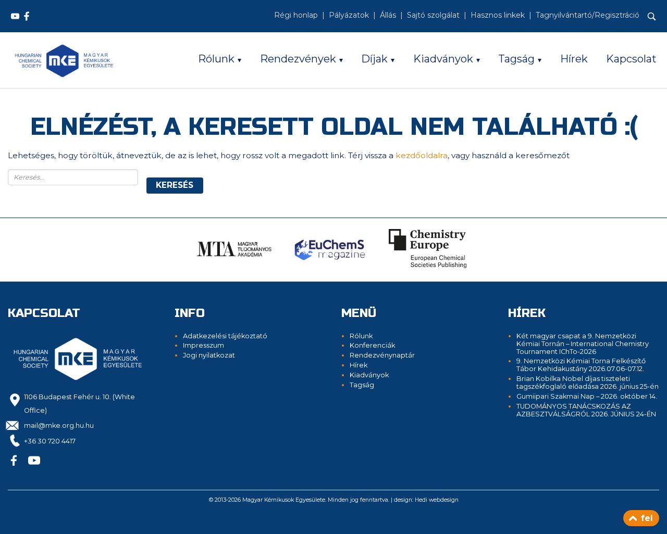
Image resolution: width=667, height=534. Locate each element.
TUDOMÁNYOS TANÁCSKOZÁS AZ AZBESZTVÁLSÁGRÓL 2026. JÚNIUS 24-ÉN (586, 410)
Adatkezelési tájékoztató (225, 336)
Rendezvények (298, 59)
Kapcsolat (631, 59)
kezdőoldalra (422, 155)
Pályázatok (349, 15)
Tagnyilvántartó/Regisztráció (587, 15)
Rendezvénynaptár (382, 355)
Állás (388, 15)
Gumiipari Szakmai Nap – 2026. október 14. (586, 396)
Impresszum (203, 345)
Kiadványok (443, 59)
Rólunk (216, 59)
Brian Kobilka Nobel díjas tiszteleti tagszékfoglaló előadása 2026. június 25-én (587, 382)
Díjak (374, 59)
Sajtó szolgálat (433, 15)
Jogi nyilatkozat (209, 355)
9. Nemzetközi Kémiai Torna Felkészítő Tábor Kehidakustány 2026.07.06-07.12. (581, 365)
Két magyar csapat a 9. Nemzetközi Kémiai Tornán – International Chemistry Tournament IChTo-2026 (582, 343)
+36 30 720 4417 (50, 441)
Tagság (516, 59)
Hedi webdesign (437, 500)
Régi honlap (296, 15)
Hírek (574, 59)
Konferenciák (372, 345)
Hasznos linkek (498, 15)
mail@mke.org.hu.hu (59, 425)
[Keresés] (652, 16)
